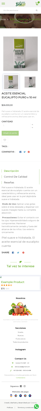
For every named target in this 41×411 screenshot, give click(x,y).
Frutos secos (20, 339)
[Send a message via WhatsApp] (36, 406)
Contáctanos (20, 378)
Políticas (10, 407)
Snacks (20, 332)
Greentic (34, 403)
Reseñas (9, 182)
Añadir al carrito (10, 133)
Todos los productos (20, 342)
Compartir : (8, 152)
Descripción (11, 170)
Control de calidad (15, 176)
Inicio (3, 19)
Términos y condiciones (26, 407)
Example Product (12, 282)
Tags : (5, 146)
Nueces (21, 336)
